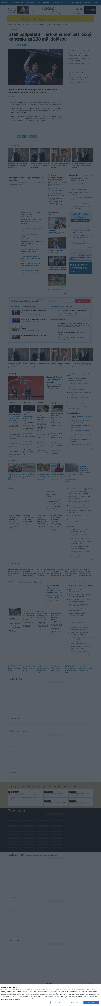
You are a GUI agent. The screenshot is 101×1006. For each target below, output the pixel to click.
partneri (8, 989)
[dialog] (50, 995)
